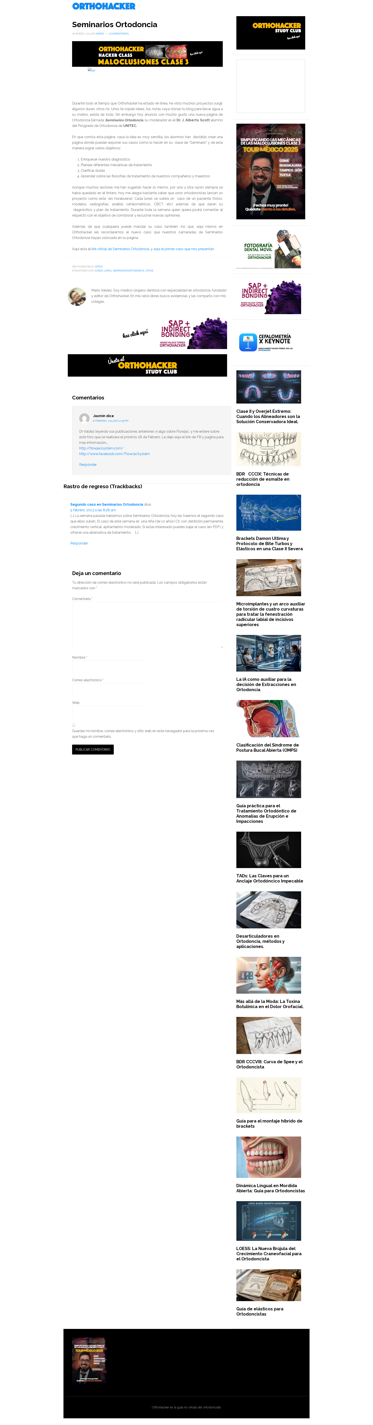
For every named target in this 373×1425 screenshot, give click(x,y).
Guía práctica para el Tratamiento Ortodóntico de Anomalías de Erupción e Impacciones (266, 813)
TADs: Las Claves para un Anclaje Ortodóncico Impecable (269, 878)
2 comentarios (119, 33)
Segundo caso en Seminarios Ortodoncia (106, 504)
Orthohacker (186, 6)
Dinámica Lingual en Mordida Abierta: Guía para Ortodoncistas (270, 1188)
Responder (88, 465)
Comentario (82, 599)
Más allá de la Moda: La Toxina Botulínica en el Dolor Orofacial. (270, 1004)
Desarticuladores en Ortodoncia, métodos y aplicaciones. (260, 941)
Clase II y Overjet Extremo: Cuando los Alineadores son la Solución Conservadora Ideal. (268, 416)
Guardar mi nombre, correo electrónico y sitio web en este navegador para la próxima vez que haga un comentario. (143, 734)
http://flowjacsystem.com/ (101, 448)
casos (99, 270)
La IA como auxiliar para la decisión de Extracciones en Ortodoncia (266, 684)
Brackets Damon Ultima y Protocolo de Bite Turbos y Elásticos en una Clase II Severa (269, 543)
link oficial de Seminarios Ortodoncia (120, 249)
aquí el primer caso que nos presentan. (184, 249)
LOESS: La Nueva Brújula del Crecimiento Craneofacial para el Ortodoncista (269, 1253)
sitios (149, 270)
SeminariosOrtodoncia (128, 270)
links (108, 270)
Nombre (79, 657)
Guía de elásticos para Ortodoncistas (259, 1311)
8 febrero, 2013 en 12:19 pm (110, 420)
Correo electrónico (88, 680)
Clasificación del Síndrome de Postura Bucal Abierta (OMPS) (267, 747)
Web (76, 703)
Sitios (99, 266)
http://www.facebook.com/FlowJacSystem (114, 454)
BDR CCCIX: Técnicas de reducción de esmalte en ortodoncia (262, 479)
